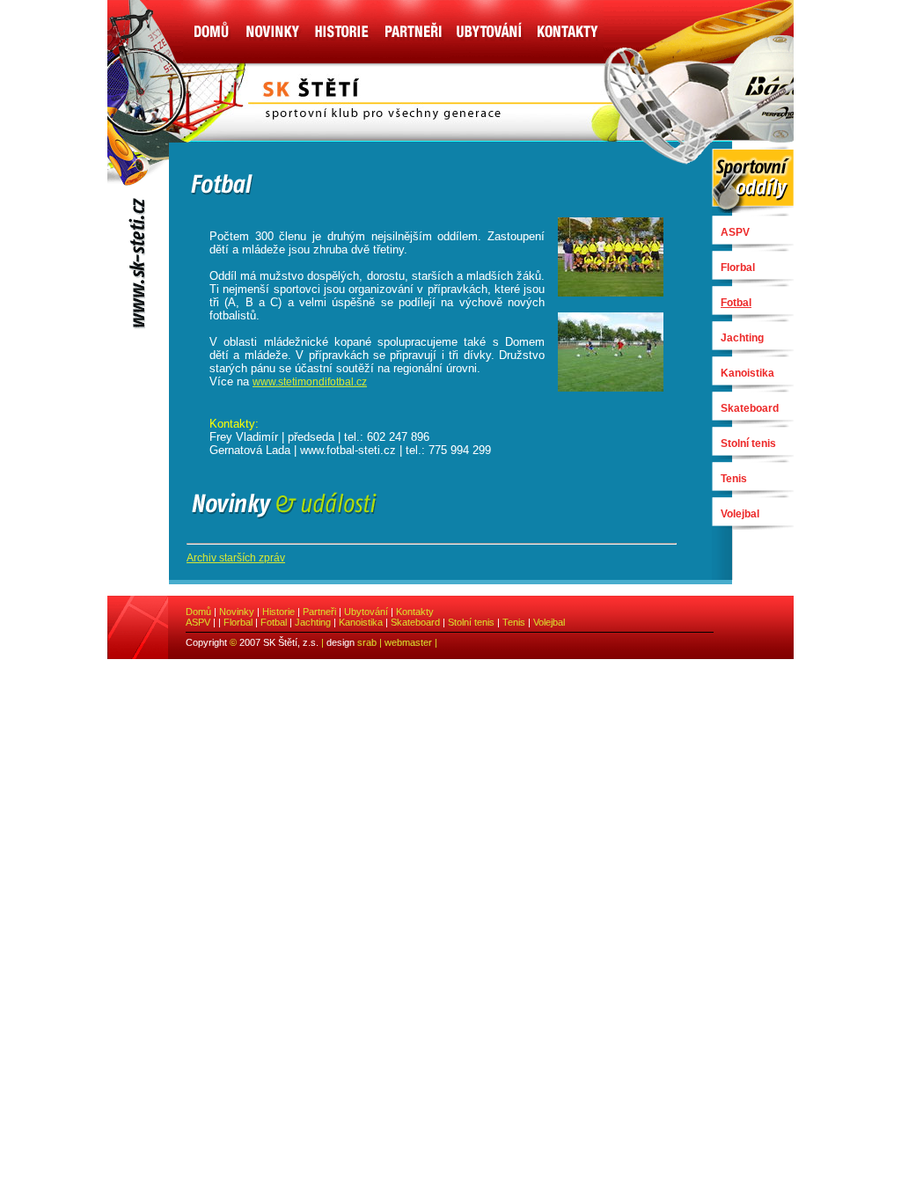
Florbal (738, 267)
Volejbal (740, 514)
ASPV (735, 232)
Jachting (742, 338)
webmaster (408, 642)
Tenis (734, 479)
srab (367, 642)
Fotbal (273, 622)
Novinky (236, 611)
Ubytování (366, 611)
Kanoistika (747, 373)
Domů (198, 611)
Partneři (319, 611)
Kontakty (415, 611)
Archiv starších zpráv (236, 558)
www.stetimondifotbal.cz (310, 382)
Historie (278, 611)
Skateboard (750, 408)
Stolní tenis (748, 443)
